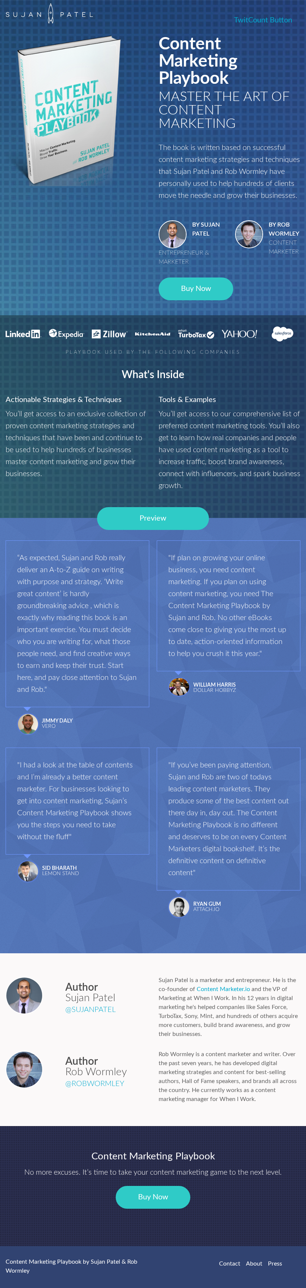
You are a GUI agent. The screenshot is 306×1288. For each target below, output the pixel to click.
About (254, 1264)
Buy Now (196, 288)
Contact (229, 1264)
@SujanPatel (90, 1009)
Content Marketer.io (223, 989)
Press (275, 1264)
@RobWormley (94, 1084)
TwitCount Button (263, 20)
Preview (153, 518)
